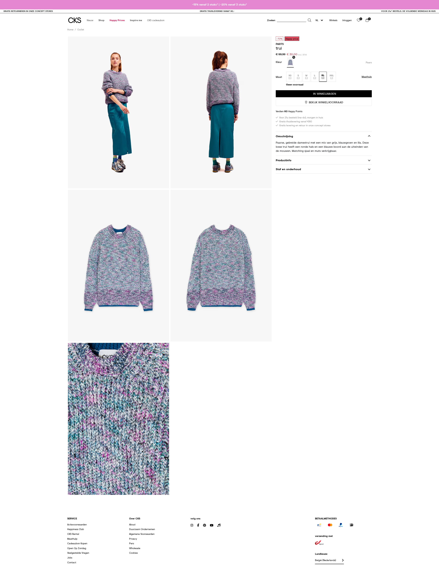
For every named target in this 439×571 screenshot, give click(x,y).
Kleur (279, 62)
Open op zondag (76, 548)
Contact (71, 562)
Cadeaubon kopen (77, 543)
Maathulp (72, 538)
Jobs (69, 557)
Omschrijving (284, 136)
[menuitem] (90, 20)
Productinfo (283, 160)
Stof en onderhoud (288, 169)
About (132, 524)
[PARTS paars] (290, 62)
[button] (90, 20)
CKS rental (73, 534)
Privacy (133, 538)
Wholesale (134, 548)
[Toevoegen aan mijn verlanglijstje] (366, 39)
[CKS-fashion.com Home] (74, 20)
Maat (279, 77)
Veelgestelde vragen (78, 553)
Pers (131, 543)
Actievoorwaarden (77, 524)
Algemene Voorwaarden (142, 534)
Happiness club (75, 529)
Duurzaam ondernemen (142, 529)
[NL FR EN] (320, 20)
